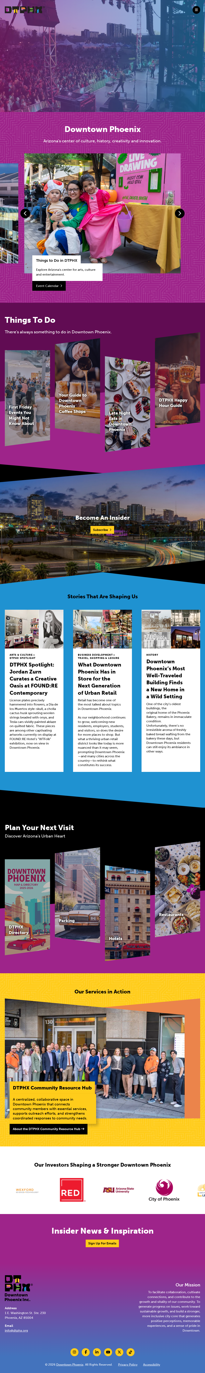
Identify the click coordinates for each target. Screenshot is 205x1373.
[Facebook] (86, 1352)
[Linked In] (97, 1352)
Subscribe (100, 530)
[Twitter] (119, 1352)
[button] (25, 213)
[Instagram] (74, 1352)
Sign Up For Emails (102, 1243)
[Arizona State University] (62, 1190)
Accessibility (151, 1364)
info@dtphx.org (16, 1330)
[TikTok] (131, 1352)
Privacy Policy (128, 1364)
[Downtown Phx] (19, 1288)
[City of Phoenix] (107, 1190)
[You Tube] (108, 1352)
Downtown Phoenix (69, 1364)
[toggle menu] (196, 10)
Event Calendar (47, 286)
